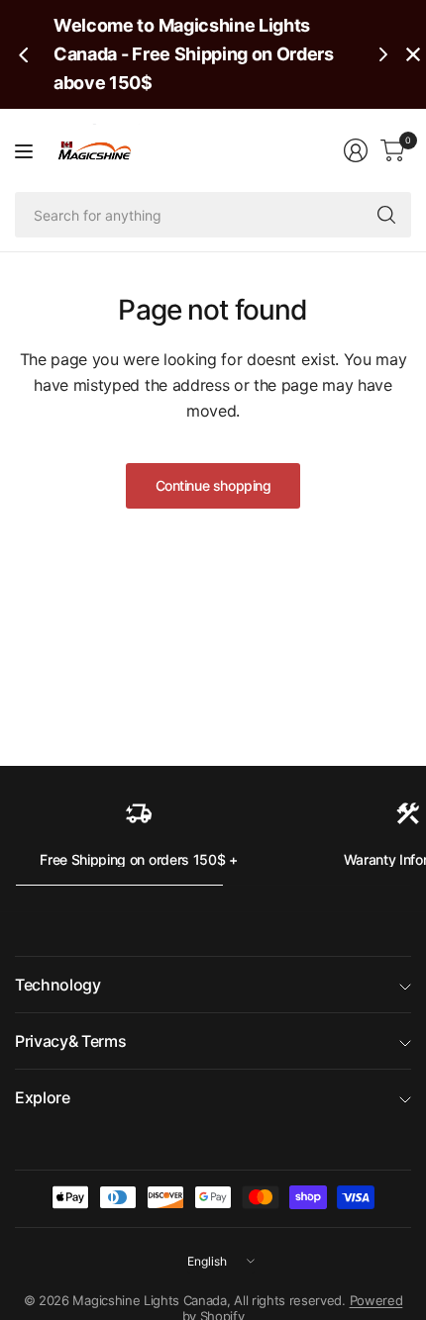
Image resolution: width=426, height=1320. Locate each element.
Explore (42, 1097)
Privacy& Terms (71, 1041)
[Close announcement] (413, 54)
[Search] (386, 214)
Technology (58, 984)
